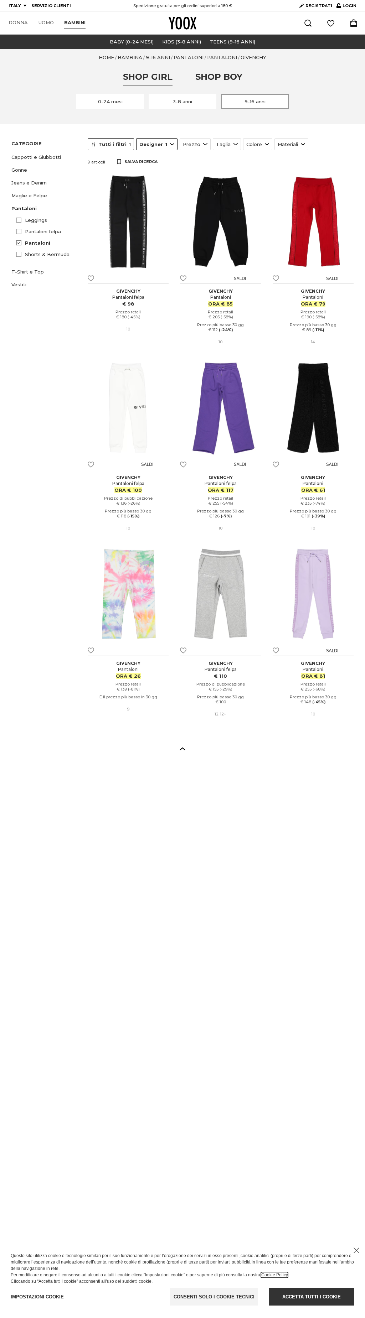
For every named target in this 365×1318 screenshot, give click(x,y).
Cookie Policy (274, 1274)
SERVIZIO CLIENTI (51, 5)
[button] (45, 157)
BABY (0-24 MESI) (132, 42)
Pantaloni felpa (43, 231)
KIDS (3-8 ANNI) (181, 42)
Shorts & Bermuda (47, 254)
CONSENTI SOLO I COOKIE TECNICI (214, 1296)
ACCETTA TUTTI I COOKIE (311, 1296)
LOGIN (346, 7)
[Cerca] (308, 23)
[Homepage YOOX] (182, 23)
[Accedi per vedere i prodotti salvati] (331, 23)
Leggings (36, 220)
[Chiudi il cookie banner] (356, 1250)
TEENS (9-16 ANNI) (232, 42)
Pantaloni (37, 243)
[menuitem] (18, 22)
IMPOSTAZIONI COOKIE (37, 1296)
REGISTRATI (318, 5)
